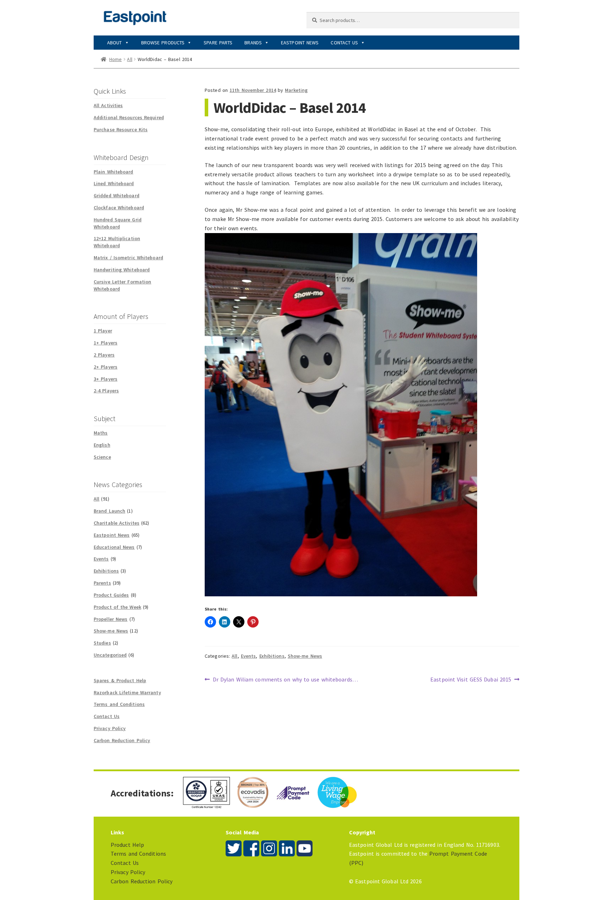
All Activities (108, 105)
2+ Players (105, 367)
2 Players (104, 355)
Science (102, 457)
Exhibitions (272, 656)
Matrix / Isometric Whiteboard (128, 257)
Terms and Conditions (119, 704)
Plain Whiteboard (113, 172)
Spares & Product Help (120, 680)
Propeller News (110, 619)
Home (115, 59)
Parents (102, 583)
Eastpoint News (300, 42)
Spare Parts (218, 42)
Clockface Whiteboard (119, 207)
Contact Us (344, 42)
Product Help (127, 844)
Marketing (296, 90)
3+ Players (105, 379)
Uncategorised (110, 655)
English (102, 445)
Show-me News (305, 656)
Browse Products (163, 42)
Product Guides (111, 595)
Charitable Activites (116, 523)
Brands (253, 42)
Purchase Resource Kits (121, 129)
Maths (101, 433)
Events (248, 656)
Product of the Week (117, 607)
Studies (102, 643)
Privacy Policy (110, 728)
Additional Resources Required (129, 117)
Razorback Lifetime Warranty (127, 692)
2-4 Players (106, 390)
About (114, 42)
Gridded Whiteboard (116, 195)
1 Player (103, 330)
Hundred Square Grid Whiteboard (118, 223)
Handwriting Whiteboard (122, 269)
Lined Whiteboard (114, 183)
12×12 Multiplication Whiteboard (117, 242)
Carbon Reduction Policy (122, 740)
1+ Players (105, 342)
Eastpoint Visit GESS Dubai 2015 (470, 679)
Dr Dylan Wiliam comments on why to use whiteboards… (285, 679)
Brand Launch (109, 511)
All (129, 59)
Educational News (114, 547)
